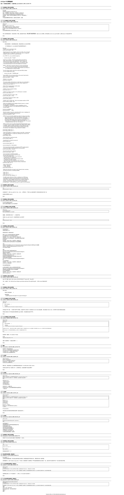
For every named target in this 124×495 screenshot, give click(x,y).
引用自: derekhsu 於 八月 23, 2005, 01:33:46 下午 (10, 481)
